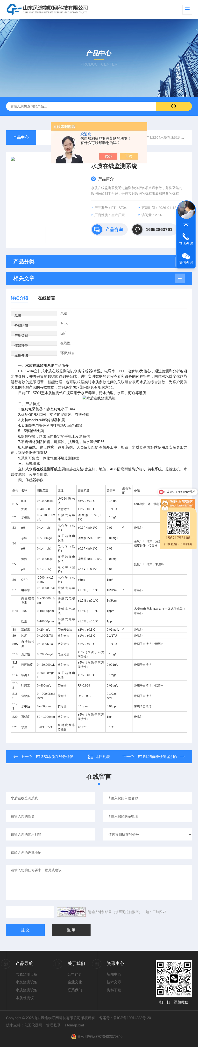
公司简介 (75, 974)
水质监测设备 (26, 990)
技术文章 (114, 982)
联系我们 (75, 990)
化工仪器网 (33, 1025)
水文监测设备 (26, 982)
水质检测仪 (25, 998)
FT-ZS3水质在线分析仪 (54, 757)
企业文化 (75, 982)
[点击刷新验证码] (71, 912)
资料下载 (114, 990)
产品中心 (21, 137)
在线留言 (46, 298)
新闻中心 (114, 974)
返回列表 (102, 757)
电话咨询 (186, 243)
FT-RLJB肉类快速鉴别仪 (157, 757)
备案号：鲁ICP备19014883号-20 (125, 1018)
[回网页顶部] (186, 225)
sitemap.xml (74, 1025)
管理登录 (53, 1025)
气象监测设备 (26, 974)
